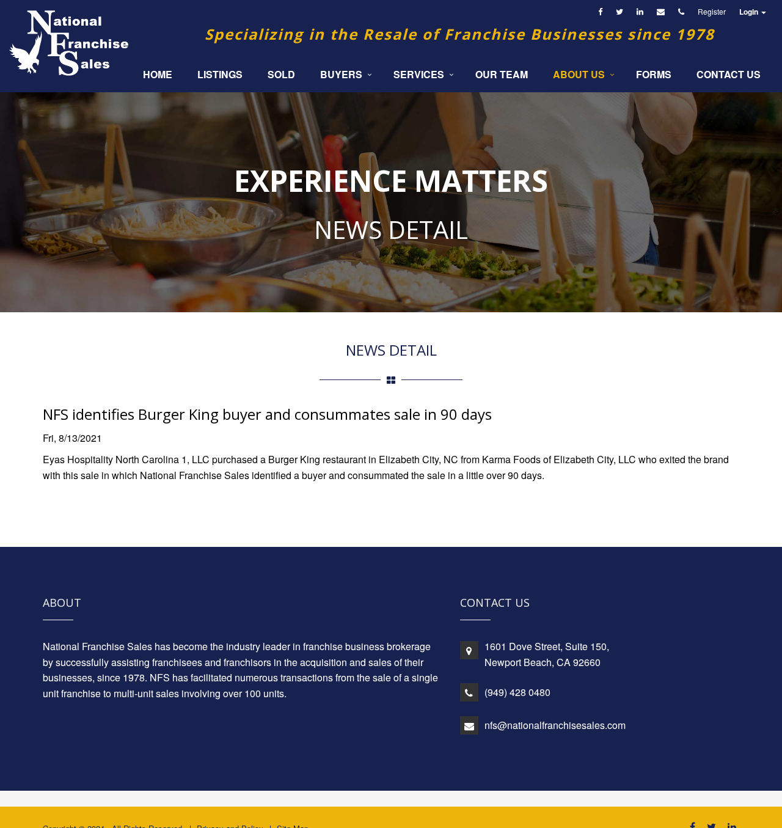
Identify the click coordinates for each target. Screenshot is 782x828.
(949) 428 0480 (517, 692)
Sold (281, 74)
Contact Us (728, 74)
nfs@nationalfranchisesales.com (555, 725)
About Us (579, 74)
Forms (653, 74)
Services (418, 74)
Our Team (501, 74)
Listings (220, 74)
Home (157, 74)
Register (712, 11)
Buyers (341, 74)
